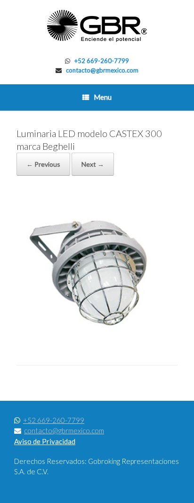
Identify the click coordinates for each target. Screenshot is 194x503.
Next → (92, 164)
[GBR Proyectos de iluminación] (97, 25)
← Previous (43, 164)
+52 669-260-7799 (101, 61)
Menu (103, 97)
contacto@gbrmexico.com (102, 70)
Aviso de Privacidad (44, 441)
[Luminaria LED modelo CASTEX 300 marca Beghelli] (97, 341)
